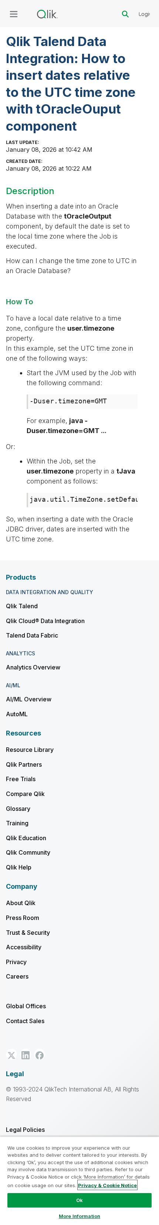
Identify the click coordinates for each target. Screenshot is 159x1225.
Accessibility (23, 947)
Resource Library (30, 749)
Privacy (16, 962)
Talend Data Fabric (32, 635)
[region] (79, 1180)
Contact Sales (25, 1021)
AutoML (17, 714)
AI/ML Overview (28, 699)
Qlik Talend (22, 606)
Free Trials (20, 779)
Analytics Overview (33, 667)
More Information (79, 1216)
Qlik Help (18, 867)
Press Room (22, 917)
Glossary (18, 808)
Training (17, 823)
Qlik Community (28, 852)
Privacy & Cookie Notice (107, 1185)
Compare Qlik (25, 793)
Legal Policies (25, 1129)
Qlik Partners (24, 764)
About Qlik (20, 903)
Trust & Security (28, 932)
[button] (11, 1054)
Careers (17, 976)
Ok (79, 1200)
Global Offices (26, 1006)
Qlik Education (26, 838)
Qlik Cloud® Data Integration (45, 621)
